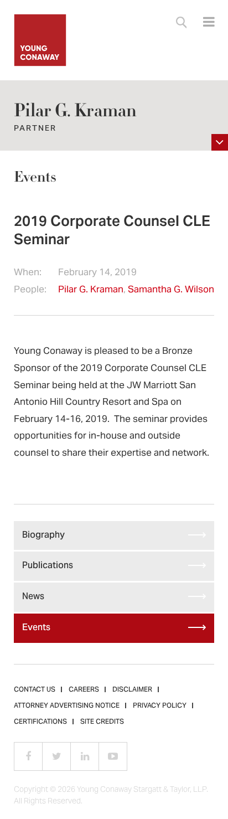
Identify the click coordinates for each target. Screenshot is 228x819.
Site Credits (102, 722)
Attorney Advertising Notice (67, 706)
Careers (84, 690)
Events (35, 177)
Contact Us (34, 690)
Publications (47, 566)
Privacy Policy (159, 706)
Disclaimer (132, 690)
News (33, 597)
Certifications (40, 722)
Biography (43, 535)
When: (28, 273)
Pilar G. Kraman (90, 290)
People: (30, 290)
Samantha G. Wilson (171, 290)
